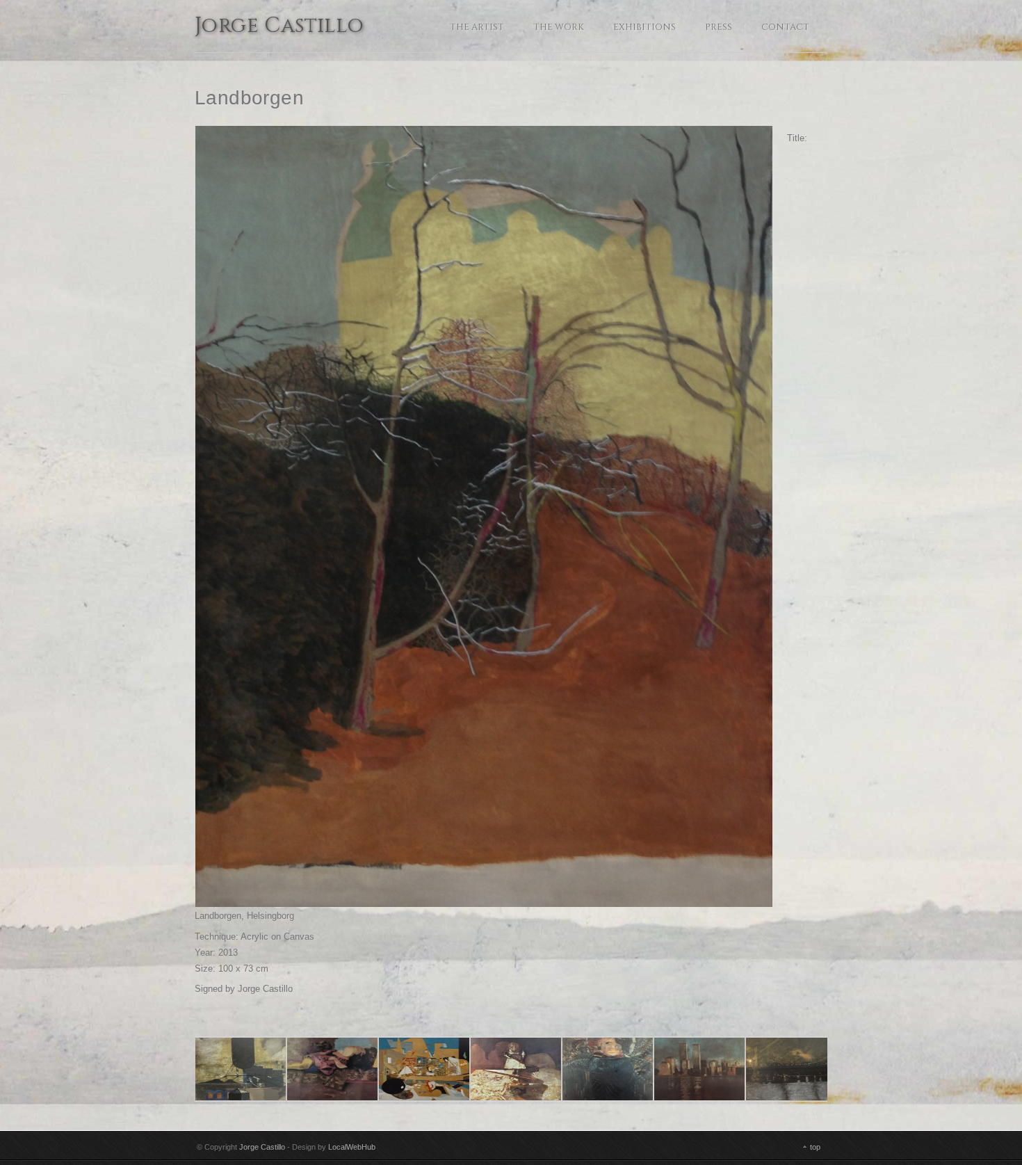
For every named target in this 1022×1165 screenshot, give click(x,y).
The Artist (477, 27)
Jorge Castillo (279, 27)
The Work (558, 27)
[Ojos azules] (608, 1069)
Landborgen (249, 98)
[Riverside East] (699, 1069)
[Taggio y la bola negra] (424, 1069)
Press (718, 27)
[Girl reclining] (332, 1069)
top (815, 1147)
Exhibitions (644, 27)
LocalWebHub (351, 1147)
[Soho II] (240, 1069)
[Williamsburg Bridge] (791, 1069)
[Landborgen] (484, 516)
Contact (785, 27)
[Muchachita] (516, 1069)
